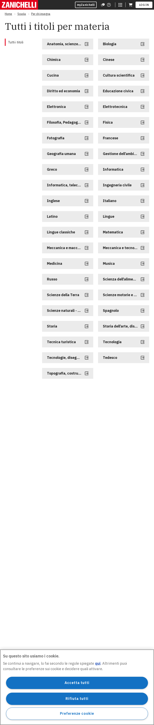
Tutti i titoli (15, 42)
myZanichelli (86, 5)
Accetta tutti (77, 682)
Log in (144, 5)
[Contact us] (109, 5)
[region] (77, 687)
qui (97, 663)
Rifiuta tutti (77, 698)
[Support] (103, 5)
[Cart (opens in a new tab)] (130, 5)
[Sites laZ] (120, 5)
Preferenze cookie (77, 713)
